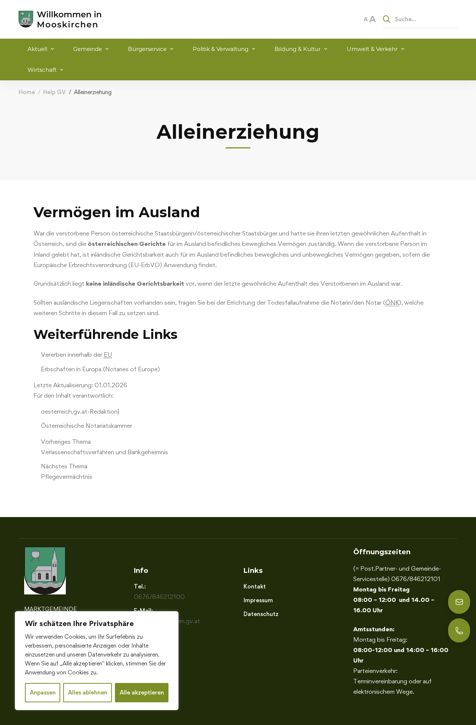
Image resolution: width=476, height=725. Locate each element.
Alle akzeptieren (142, 692)
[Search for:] (420, 19)
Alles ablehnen (87, 692)
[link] (242, 446)
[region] (96, 660)
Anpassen (43, 692)
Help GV (54, 92)
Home (27, 92)
